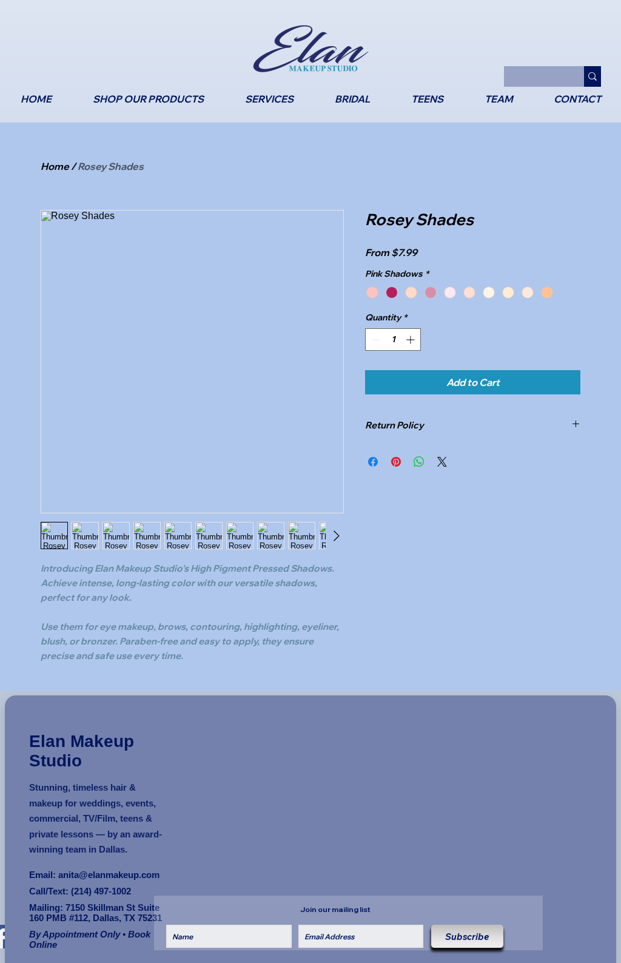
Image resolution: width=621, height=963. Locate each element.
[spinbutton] (393, 339)
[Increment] (411, 339)
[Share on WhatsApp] (419, 461)
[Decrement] (374, 339)
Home (55, 166)
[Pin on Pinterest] (396, 461)
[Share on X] (442, 461)
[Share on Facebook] (373, 461)
